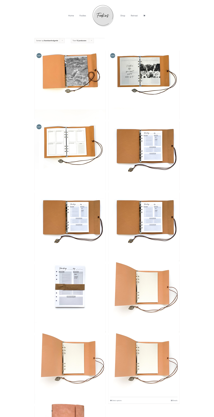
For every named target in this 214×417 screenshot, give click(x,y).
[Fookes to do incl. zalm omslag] (70, 216)
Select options (117, 400)
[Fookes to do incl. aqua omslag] (143, 216)
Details (175, 400)
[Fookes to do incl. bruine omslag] (143, 145)
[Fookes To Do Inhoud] (70, 287)
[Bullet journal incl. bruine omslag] (70, 358)
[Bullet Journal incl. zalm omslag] (143, 358)
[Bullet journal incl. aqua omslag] (143, 287)
